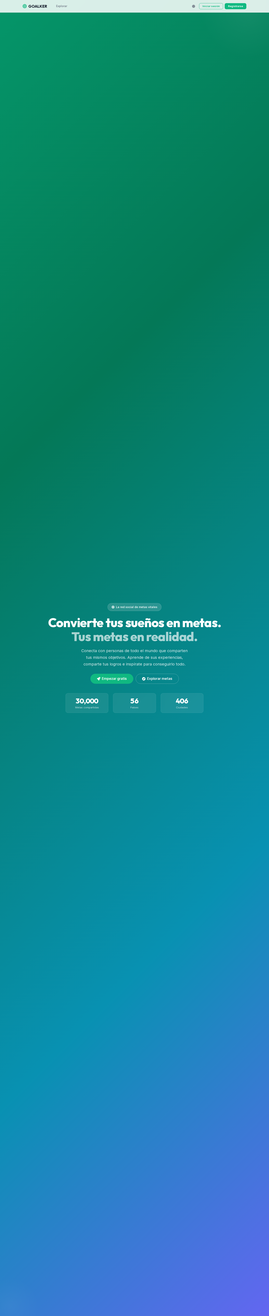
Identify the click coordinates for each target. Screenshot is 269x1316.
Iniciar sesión (211, 6)
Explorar (61, 6)
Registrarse (235, 6)
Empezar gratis (114, 679)
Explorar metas (159, 679)
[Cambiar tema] (194, 6)
